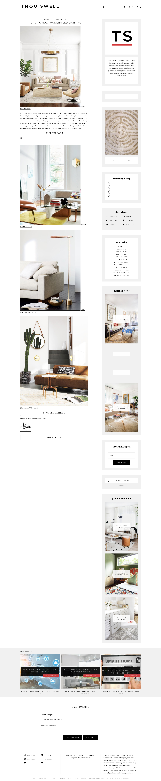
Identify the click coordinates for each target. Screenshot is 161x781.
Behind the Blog (121, 80)
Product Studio (111, 7)
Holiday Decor (121, 257)
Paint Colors (92, 7)
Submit (122, 469)
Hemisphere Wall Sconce (29, 408)
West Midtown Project (121, 272)
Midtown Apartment (121, 265)
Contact (52, 762)
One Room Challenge (122, 275)
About (64, 7)
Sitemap (110, 762)
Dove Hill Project (122, 259)
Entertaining (121, 251)
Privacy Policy (73, 762)
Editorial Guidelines (97, 762)
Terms (83, 762)
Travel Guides (121, 254)
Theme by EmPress (122, 762)
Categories (77, 7)
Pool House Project (121, 267)
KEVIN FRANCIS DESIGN (121, 160)
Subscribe (121, 446)
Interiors (122, 246)
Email (110, 434)
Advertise (61, 762)
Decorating (47, 19)
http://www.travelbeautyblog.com (52, 703)
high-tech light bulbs (80, 113)
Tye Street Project (121, 270)
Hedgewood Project (121, 262)
